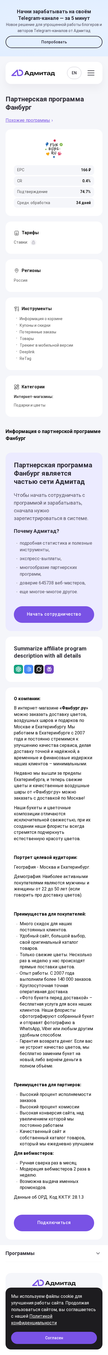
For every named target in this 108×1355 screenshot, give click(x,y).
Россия (20, 280)
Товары (27, 338)
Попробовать (54, 42)
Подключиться (54, 1222)
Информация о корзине (41, 319)
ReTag (25, 358)
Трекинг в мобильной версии (46, 345)
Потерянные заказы (38, 332)
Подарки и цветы (29, 405)
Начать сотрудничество (54, 614)
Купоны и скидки (35, 325)
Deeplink (27, 352)
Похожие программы (28, 120)
